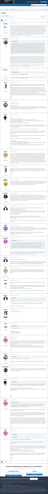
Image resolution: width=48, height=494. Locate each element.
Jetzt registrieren (43, 1)
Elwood (5, 114)
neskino (5, 225)
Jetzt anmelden (34, 474)
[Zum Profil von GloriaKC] (5, 105)
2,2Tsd (6, 159)
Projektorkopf (5, 366)
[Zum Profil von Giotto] (5, 340)
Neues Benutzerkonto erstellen (13, 475)
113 (5, 90)
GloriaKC (5, 101)
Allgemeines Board (12, 16)
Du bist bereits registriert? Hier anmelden (32, 1)
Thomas (5, 151)
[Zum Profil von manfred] (5, 313)
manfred (5, 309)
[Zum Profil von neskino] (5, 228)
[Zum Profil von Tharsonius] (5, 241)
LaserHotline (5, 38)
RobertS (5, 400)
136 (5, 122)
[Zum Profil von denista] (5, 357)
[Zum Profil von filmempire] (5, 196)
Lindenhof (7, 15)
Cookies (21, 492)
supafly (5, 280)
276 (5, 188)
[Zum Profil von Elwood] (5, 118)
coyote (5, 82)
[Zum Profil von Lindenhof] (3, 16)
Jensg (5, 267)
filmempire (5, 193)
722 (5, 408)
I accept (34, 478)
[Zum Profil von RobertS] (5, 403)
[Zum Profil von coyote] (5, 86)
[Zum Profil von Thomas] (5, 155)
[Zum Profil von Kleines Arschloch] (5, 184)
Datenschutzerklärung (30, 491)
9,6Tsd (6, 275)
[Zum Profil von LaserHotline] (5, 42)
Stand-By (5, 69)
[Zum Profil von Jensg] (5, 271)
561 (5, 233)
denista (5, 354)
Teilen (39, 16)
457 (5, 288)
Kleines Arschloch (5, 180)
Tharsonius (5, 238)
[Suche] (46, 5)
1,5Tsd (6, 201)
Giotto (5, 336)
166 (5, 246)
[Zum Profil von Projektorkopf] (5, 370)
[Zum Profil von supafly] (5, 284)
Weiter (5, 20)
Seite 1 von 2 (11, 20)
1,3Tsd (6, 109)
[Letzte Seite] (8, 20)
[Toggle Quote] (11, 41)
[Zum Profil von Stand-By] (5, 73)
